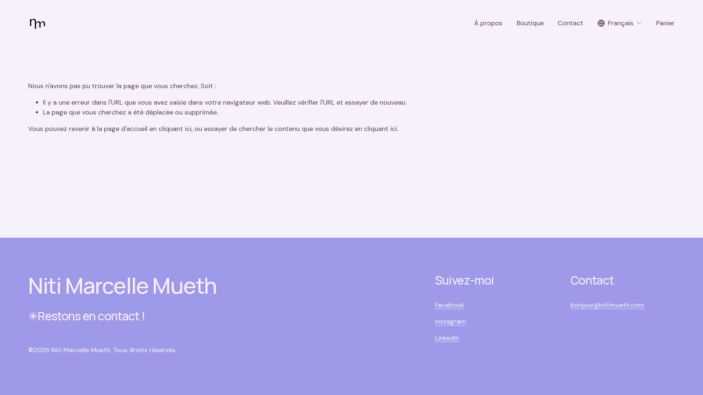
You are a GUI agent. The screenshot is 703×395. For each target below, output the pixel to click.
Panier (665, 23)
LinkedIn (447, 338)
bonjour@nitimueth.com (607, 305)
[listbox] (620, 23)
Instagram (450, 321)
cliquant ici (175, 128)
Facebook (449, 305)
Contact (570, 23)
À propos (488, 23)
